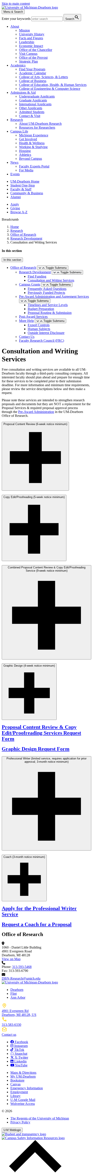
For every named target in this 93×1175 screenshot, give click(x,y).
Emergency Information (26, 1088)
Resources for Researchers (37, 127)
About (14, 26)
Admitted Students (31, 112)
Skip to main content (16, 3)
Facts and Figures (31, 38)
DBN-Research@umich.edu (21, 978)
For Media (26, 170)
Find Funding (37, 276)
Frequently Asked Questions (47, 289)
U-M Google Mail (22, 1100)
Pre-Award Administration (36, 412)
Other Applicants (30, 108)
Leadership (26, 42)
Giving (15, 208)
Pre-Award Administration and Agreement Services (54, 296)
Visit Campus (28, 53)
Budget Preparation (41, 309)
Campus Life (19, 131)
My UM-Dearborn (23, 1076)
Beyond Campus (30, 158)
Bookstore (17, 1080)
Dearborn (16, 990)
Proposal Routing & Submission (50, 313)
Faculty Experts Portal (34, 166)
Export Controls (39, 325)
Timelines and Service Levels (48, 305)
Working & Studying (33, 147)
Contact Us (26, 336)
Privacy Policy (20, 1122)
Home (14, 227)
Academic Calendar (32, 73)
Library (15, 1096)
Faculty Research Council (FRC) (41, 340)
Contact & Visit (29, 116)
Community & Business (26, 193)
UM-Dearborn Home (24, 181)
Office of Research (23, 234)
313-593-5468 (22, 967)
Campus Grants (29, 284)
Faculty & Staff (20, 189)
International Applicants (35, 104)
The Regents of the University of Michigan (39, 1118)
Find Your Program (32, 69)
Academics (18, 65)
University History (31, 34)
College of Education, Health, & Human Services (53, 85)
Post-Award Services (33, 316)
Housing (25, 151)
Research (16, 120)
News (14, 162)
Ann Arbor (17, 997)
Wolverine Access (22, 1103)
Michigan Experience (33, 135)
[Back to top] (34, 1171)
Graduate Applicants (33, 100)
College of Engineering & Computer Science (49, 88)
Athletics (25, 155)
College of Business (32, 81)
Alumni (15, 197)
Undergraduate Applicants (37, 96)
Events (15, 174)
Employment (19, 1092)
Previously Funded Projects (46, 292)
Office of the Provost (33, 57)
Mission (24, 30)
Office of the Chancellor (35, 50)
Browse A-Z (18, 212)
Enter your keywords (16, 19)
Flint (13, 993)
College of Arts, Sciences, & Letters (43, 77)
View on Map (11, 959)
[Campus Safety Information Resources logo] (33, 1138)
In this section (12, 259)
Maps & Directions (23, 1072)
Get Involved (28, 139)
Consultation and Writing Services (51, 280)
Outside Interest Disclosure (46, 333)
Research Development (26, 238)
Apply (14, 204)
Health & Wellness (32, 143)
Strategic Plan (28, 61)
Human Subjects (39, 329)
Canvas (15, 1084)
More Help (26, 321)
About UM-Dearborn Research (40, 123)
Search (72, 17)
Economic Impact (31, 46)
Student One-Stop (22, 185)
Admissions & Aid (23, 92)
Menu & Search (13, 11)
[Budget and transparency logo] (24, 1134)
